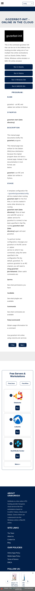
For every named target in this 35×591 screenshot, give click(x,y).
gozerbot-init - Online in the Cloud (18, 21)
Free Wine (25, 383)
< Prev (12, 345)
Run (17, 408)
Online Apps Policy (13, 553)
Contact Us (11, 539)
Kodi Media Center (17, 451)
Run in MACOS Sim (18, 86)
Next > (23, 345)
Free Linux (11, 383)
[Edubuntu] (18, 395)
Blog (9, 543)
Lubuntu (17, 427)
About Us (10, 536)
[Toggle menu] (2, 3)
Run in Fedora (19, 73)
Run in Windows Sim (19, 80)
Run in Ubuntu (19, 67)
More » (17, 464)
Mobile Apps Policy (13, 556)
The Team (10, 533)
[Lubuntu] (18, 419)
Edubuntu (17, 403)
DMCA (9, 562)
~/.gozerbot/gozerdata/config (18, 193)
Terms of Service (12, 559)
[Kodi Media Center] (18, 443)
